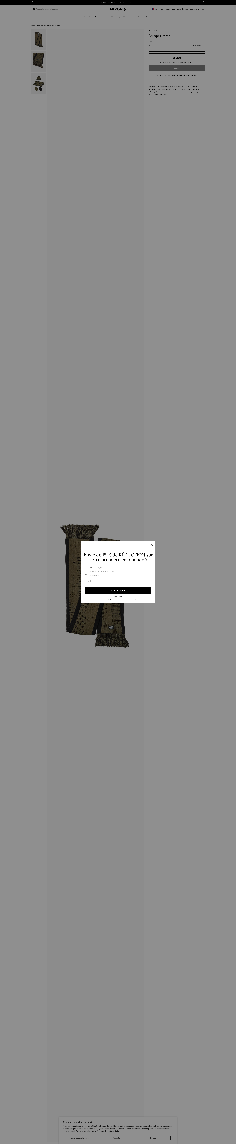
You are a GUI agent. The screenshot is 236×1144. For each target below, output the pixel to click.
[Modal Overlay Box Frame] (118, 572)
